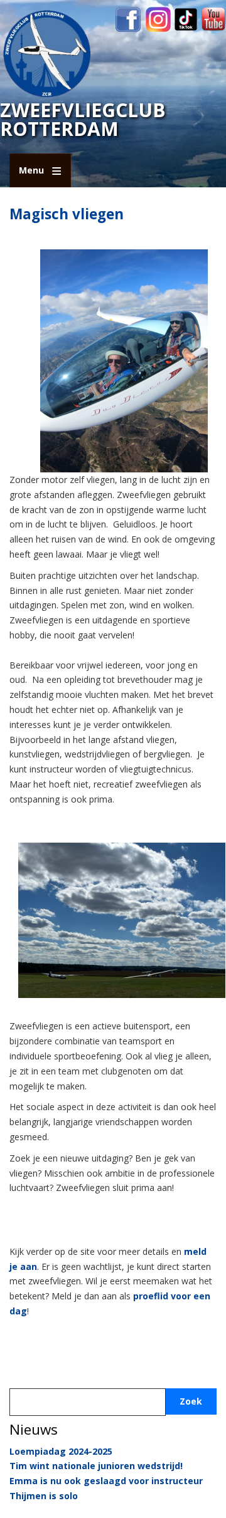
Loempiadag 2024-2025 (60, 1451)
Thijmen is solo (43, 1496)
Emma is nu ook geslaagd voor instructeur (106, 1481)
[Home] (47, 53)
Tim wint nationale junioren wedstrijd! (96, 1466)
